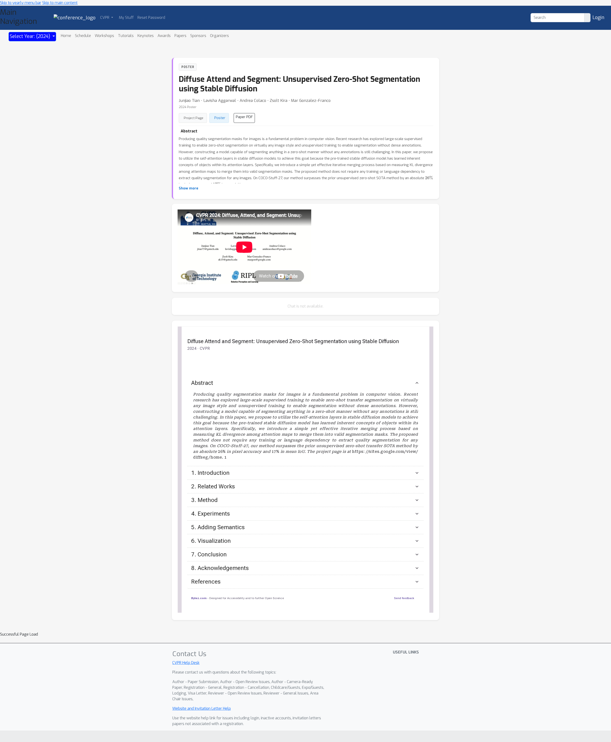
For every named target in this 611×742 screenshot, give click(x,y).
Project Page (193, 118)
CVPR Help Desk (186, 662)
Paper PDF (244, 117)
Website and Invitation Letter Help (201, 708)
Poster (219, 117)
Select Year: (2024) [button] (30, 36)
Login (598, 17)
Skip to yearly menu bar (20, 2)
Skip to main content (60, 2)
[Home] (74, 17)
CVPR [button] (105, 17)
